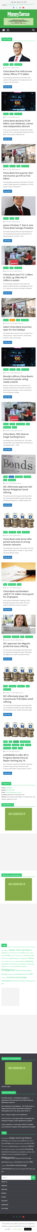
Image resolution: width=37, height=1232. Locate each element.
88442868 (9, 788)
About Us (4, 1182)
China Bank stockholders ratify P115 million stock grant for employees (18, 594)
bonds (3, 955)
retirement (26, 974)
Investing (29, 961)
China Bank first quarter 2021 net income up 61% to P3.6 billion (18, 175)
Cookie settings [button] (17, 1229)
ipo (18, 964)
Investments (27, 476)
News (11, 64)
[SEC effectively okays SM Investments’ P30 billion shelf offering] (18, 673)
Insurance (22, 961)
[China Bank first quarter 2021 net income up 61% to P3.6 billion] (18, 153)
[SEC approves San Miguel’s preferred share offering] (18, 624)
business (13, 955)
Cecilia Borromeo (19, 955)
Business (11, 476)
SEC (31, 974)
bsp (8, 955)
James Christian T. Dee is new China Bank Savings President (18, 226)
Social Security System (19, 981)
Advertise (4, 1189)
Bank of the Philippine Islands (14, 953)
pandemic (18, 966)
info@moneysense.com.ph (13, 792)
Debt (10, 741)
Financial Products (25, 741)
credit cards (6, 958)
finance (3, 961)
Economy (12, 166)
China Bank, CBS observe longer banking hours (16, 435)
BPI (6, 955)
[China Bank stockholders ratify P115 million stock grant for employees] (18, 571)
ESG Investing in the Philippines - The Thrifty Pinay (17, 1106)
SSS (27, 981)
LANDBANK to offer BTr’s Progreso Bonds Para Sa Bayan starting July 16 (16, 757)
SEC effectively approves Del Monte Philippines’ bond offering (17, 489)
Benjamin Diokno (29, 953)
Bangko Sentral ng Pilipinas (20, 950)
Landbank (22, 964)
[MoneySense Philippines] (3, 30)
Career (11, 218)
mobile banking (11, 966)
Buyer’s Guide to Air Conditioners (17, 1114)
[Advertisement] (18, 852)
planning (4, 974)
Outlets (3, 1197)
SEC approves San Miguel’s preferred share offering (16, 645)
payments (24, 966)
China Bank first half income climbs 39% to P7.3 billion (17, 73)
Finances (16, 741)
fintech (7, 961)
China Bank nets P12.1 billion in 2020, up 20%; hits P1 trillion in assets (18, 277)
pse (14, 974)
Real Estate (18, 974)
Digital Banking (20, 424)
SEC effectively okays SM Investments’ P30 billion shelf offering (18, 699)
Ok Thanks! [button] (27, 1229)
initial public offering (14, 961)
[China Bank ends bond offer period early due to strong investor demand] (18, 519)
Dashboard (4, 1204)
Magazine (4, 1185)
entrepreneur (24, 958)
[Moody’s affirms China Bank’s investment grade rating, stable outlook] (18, 357)
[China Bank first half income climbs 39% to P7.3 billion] (18, 52)
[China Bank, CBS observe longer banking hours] (18, 411)
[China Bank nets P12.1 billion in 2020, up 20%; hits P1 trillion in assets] (18, 255)
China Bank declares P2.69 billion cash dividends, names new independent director (18, 123)
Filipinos (31, 958)
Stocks (19, 584)
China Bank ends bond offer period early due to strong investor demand (17, 541)
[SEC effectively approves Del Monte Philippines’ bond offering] (18, 464)
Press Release (18, 64)
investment (5, 964)
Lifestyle (12, 320)
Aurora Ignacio (5, 950)
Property (10, 974)
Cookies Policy (5, 1086)
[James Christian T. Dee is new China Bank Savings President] (18, 205)
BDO (23, 953)
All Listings (4, 1208)
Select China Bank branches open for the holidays (17, 328)
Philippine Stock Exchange (23, 970)
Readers (3, 1193)
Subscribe (4, 1201)
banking (3, 953)
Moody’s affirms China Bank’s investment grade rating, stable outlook (18, 379)
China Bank (27, 955)
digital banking (14, 958)
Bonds (5, 476)
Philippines (8, 970)
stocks (31, 981)
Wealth (20, 748)
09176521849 (10, 790)
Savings (14, 427)
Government (19, 476)
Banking (6, 64)
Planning (28, 745)
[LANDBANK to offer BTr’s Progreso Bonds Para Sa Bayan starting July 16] (18, 729)
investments (13, 964)
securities (3, 977)
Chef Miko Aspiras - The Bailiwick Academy (14, 1098)
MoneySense (16, 67)
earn (19, 958)
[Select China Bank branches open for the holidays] (18, 307)
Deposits (12, 424)
